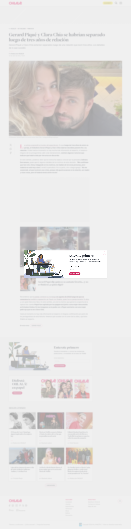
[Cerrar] (104, 253)
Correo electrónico (74, 266)
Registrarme (74, 274)
